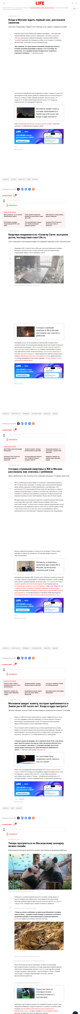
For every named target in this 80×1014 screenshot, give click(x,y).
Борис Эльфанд (19, 149)
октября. (49, 124)
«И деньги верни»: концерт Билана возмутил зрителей (33, 450)
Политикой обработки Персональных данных (42, 7)
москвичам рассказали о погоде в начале (32, 124)
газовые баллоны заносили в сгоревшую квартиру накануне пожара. (37, 588)
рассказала (18, 1009)
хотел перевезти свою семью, (24, 595)
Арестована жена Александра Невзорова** (13, 450)
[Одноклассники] (33, 189)
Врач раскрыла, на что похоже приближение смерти (13, 215)
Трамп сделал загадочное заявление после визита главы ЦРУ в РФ (34, 216)
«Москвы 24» (41, 783)
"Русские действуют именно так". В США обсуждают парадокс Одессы (33, 223)
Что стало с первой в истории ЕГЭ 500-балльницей (54, 684)
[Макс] (22, 189)
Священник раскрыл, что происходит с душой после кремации (53, 450)
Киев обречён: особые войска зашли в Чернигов (54, 215)
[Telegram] (25, 189)
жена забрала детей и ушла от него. (48, 595)
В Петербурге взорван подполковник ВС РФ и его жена (12, 223)
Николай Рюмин (19, 383)
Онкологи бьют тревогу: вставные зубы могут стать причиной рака (12, 685)
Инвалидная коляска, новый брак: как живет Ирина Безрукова (33, 692)
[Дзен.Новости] (18, 189)
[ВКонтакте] (29, 189)
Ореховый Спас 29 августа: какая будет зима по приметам (54, 223)
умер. (52, 586)
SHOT (24, 489)
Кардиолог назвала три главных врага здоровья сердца (53, 458)
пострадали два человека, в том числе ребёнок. (30, 586)
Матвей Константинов (21, 618)
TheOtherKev (21, 832)
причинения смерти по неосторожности (33, 356)
